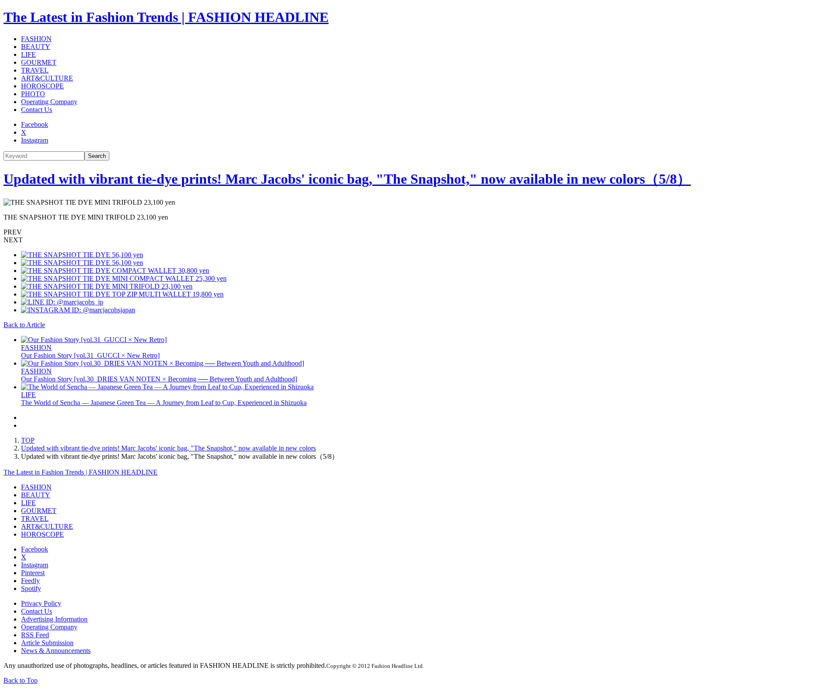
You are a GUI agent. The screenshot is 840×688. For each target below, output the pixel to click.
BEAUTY (35, 46)
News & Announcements (56, 650)
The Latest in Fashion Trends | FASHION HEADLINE (166, 17)
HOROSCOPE (42, 86)
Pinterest (33, 572)
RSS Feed (35, 635)
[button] (420, 232)
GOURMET (38, 62)
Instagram (34, 140)
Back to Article (24, 324)
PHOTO (33, 94)
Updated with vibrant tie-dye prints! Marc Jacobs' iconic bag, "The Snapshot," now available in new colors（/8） (347, 179)
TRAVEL (35, 70)
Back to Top (21, 680)
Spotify (31, 588)
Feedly (30, 580)
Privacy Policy (41, 603)
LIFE (28, 54)
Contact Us (36, 109)
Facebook (34, 124)
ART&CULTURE (47, 78)
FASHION (36, 38)
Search (97, 156)
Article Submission (47, 642)
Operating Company (49, 101)
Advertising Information (54, 619)
